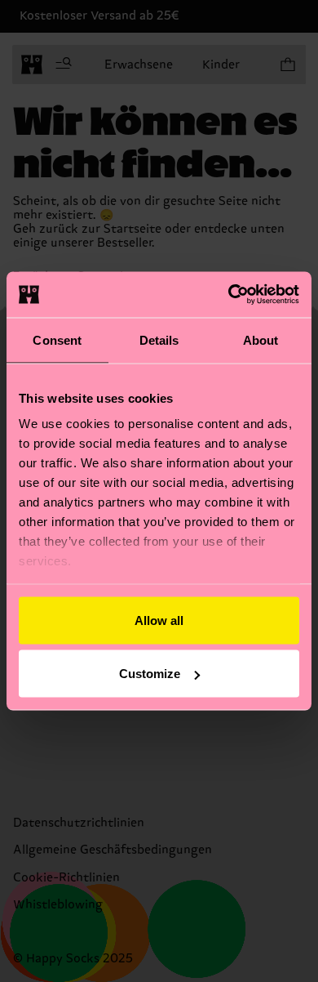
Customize (149, 674)
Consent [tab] (57, 339)
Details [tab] (159, 339)
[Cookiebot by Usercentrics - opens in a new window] (228, 295)
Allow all (159, 620)
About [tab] (261, 339)
